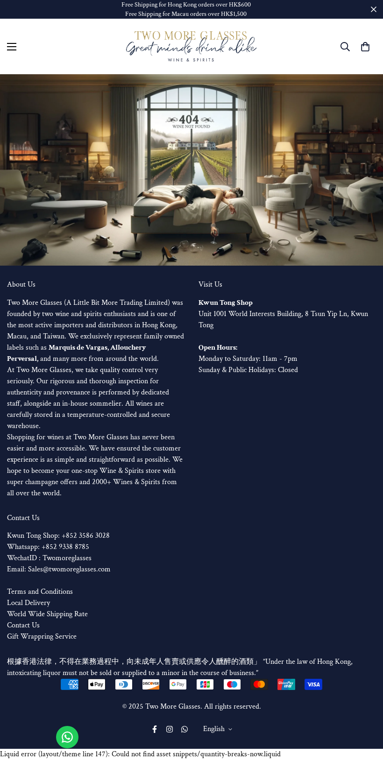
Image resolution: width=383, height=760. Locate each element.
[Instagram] (169, 729)
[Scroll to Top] (365, 709)
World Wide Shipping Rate (47, 614)
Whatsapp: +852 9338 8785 (48, 547)
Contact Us (23, 625)
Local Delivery (28, 603)
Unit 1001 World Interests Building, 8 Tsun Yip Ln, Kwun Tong (283, 314)
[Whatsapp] (184, 729)
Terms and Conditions (40, 592)
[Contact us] (67, 737)
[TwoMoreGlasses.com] (191, 47)
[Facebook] (154, 729)
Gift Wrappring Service (42, 636)
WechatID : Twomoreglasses (49, 558)
